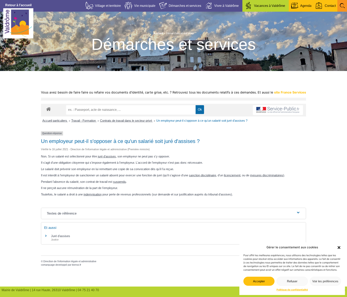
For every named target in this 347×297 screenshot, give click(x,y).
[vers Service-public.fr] (278, 110)
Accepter (259, 281)
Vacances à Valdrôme (269, 5)
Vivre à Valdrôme (226, 5)
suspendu (119, 181)
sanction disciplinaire (202, 175)
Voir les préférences (325, 281)
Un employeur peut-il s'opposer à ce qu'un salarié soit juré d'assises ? (201, 120)
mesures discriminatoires (266, 175)
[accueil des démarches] (48, 109)
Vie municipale (144, 5)
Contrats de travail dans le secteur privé (126, 120)
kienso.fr (76, 264)
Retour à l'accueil (18, 5)
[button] (339, 248)
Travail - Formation (84, 120)
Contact (330, 5)
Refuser (292, 281)
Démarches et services (185, 5)
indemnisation (93, 194)
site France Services (290, 92)
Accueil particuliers (55, 120)
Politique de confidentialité (292, 289)
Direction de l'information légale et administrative (69, 261)
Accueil (158, 33)
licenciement (232, 175)
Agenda (305, 5)
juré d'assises (107, 156)
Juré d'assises (60, 236)
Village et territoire (108, 5)
